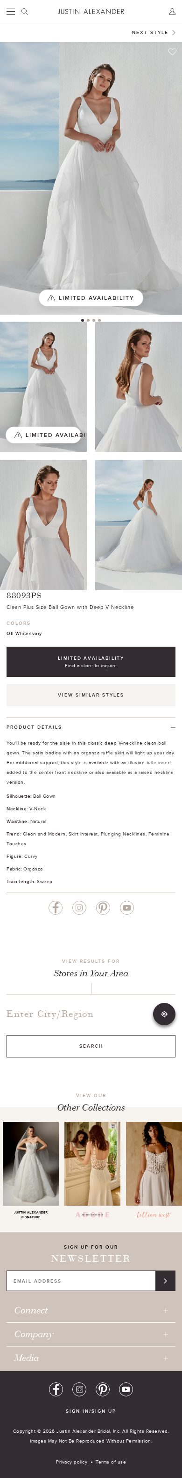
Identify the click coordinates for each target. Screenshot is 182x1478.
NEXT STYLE (150, 32)
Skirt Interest (83, 833)
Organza (33, 868)
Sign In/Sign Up (91, 1411)
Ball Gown (44, 796)
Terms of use (111, 1461)
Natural (38, 821)
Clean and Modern (44, 833)
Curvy (31, 856)
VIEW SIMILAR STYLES (91, 694)
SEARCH (91, 1046)
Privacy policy (71, 1461)
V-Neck (37, 808)
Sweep (45, 881)
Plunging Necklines (123, 833)
